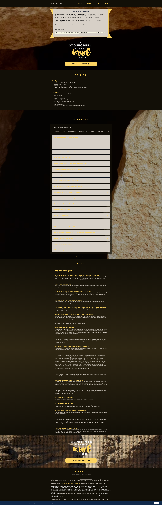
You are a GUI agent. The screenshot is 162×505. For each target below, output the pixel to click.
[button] (54, 146)
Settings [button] (144, 502)
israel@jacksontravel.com (86, 479)
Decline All (150, 502)
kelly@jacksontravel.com (74, 483)
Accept (156, 502)
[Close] (160, 503)
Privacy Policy (50, 502)
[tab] (56, 131)
